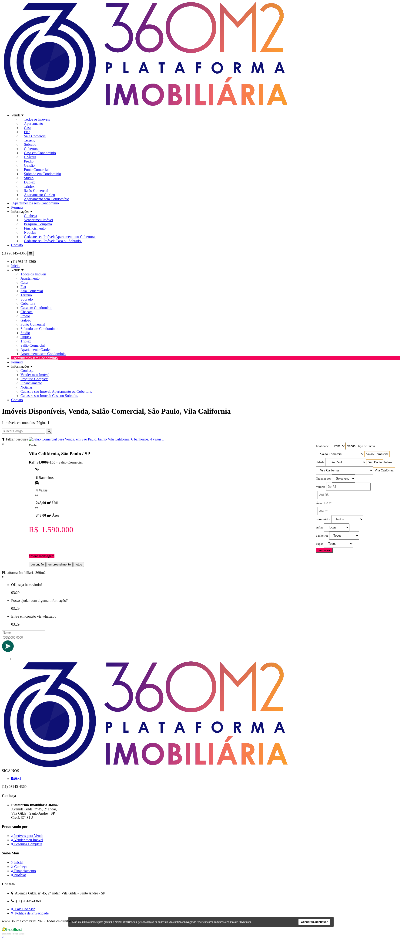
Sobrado (30, 144)
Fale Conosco (24, 909)
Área (319, 503)
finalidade (322, 446)
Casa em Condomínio (40, 153)
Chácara (30, 157)
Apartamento (33, 123)
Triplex (29, 186)
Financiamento (35, 228)
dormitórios (323, 519)
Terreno (29, 140)
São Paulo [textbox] (375, 462)
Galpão (29, 165)
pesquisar (324, 550)
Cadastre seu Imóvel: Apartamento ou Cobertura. (60, 237)
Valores (320, 486)
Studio (29, 178)
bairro (388, 462)
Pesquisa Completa (38, 224)
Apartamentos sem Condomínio (35, 203)
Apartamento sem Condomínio (46, 199)
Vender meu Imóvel (38, 220)
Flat (27, 132)
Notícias (30, 232)
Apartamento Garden (39, 195)
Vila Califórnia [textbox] (384, 470)
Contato (17, 245)
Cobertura (31, 149)
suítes (319, 527)
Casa (27, 128)
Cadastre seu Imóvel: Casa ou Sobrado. (53, 241)
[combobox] (351, 446)
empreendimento (59, 564)
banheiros (322, 535)
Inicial (18, 862)
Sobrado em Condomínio (42, 174)
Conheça (30, 216)
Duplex (29, 182)
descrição (37, 564)
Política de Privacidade (31, 913)
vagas (319, 543)
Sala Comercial (35, 136)
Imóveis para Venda (28, 836)
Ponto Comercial (36, 170)
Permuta (17, 207)
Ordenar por (323, 478)
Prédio (29, 161)
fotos (78, 564)
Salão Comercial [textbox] (377, 454)
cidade (320, 462)
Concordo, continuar (314, 922)
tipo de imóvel (367, 446)
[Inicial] (146, 107)
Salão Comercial (36, 191)
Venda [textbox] (351, 446)
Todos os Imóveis (37, 119)
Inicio (15, 266)
